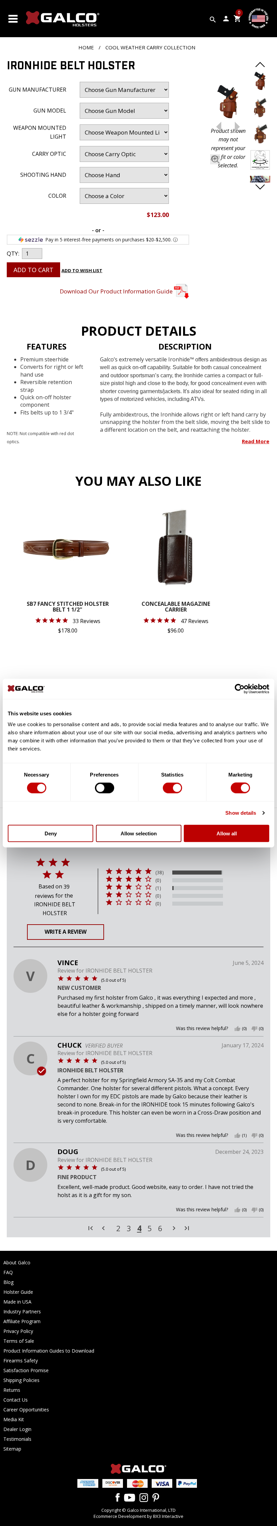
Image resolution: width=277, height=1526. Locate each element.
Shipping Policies (21, 1380)
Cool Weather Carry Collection (150, 47)
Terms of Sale (18, 1341)
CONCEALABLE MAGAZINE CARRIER (176, 607)
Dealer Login (17, 1429)
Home (86, 47)
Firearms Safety (20, 1360)
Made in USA (17, 1301)
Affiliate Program (22, 1321)
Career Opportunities (26, 1409)
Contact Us (15, 1400)
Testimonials (17, 1439)
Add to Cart (33, 270)
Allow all (227, 833)
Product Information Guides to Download (48, 1351)
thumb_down (254, 1029)
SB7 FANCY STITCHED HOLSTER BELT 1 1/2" (68, 607)
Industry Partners (22, 1311)
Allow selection (139, 833)
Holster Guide (18, 1292)
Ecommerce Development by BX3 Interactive (138, 1516)
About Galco (16, 1262)
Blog (8, 1282)
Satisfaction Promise (26, 1370)
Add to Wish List (81, 270)
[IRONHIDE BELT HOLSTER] (228, 103)
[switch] (104, 788)
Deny (51, 833)
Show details (240, 813)
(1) (158, 888)
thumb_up (237, 1029)
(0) (158, 880)
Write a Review (65, 931)
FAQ (8, 1272)
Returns (11, 1390)
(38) (159, 872)
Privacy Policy (18, 1331)
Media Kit (13, 1419)
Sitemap (12, 1449)
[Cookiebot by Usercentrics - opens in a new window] (239, 689)
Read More (255, 441)
